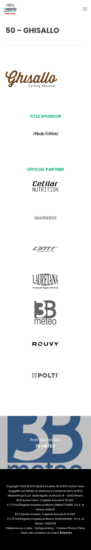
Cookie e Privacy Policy (70, 528)
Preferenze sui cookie (19, 528)
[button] (85, 9)
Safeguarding (44, 528)
